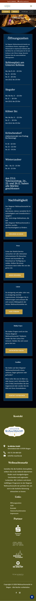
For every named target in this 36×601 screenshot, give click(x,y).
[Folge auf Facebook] (16, 592)
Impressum (14, 513)
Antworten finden (16, 350)
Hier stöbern (14, 311)
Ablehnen (15, 11)
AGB (11, 505)
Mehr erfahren (15, 275)
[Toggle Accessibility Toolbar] (32, 597)
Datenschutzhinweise (18, 511)
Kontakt (13, 508)
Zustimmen (6, 11)
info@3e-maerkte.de (15, 456)
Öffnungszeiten (15, 503)
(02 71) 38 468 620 (14, 453)
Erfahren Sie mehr (16, 234)
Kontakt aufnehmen (17, 395)
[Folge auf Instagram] (19, 592)
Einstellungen (25, 11)
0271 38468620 (12, 1)
